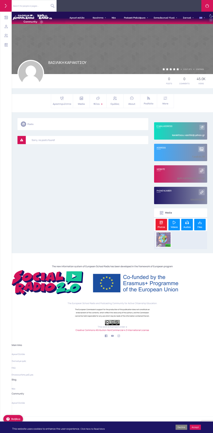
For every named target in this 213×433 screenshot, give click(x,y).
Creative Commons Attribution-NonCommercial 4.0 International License (112, 330)
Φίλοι (98, 103)
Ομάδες (114, 103)
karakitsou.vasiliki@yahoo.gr (188, 135)
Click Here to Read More (93, 428)
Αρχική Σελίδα (18, 354)
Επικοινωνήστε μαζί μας (22, 374)
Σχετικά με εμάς (19, 361)
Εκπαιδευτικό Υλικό (164, 17)
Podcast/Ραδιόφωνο (134, 17)
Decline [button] (181, 427)
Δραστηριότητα (62, 103)
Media (81, 103)
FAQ (13, 367)
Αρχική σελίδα (77, 17)
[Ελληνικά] (201, 18)
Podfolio (148, 103)
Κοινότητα (98, 17)
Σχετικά (187, 17)
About (131, 103)
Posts (30, 124)
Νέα (114, 17)
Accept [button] (195, 427)
